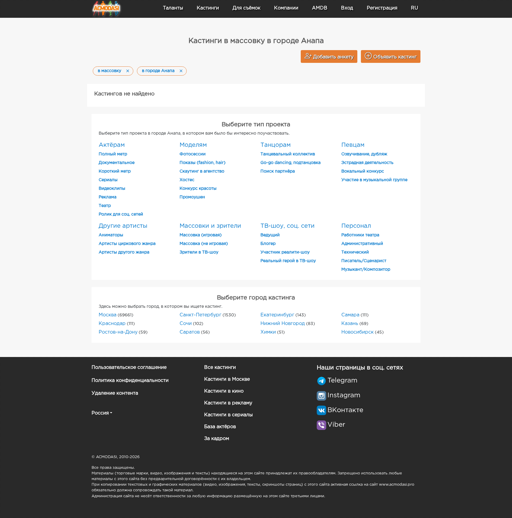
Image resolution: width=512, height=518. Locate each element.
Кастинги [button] (208, 8)
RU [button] (414, 8)
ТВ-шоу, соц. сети (287, 226)
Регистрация (382, 8)
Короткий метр (115, 171)
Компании (286, 8)
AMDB (319, 8)
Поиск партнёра (277, 171)
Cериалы (108, 180)
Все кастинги (220, 367)
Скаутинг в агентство (202, 171)
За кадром (216, 438)
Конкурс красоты (198, 188)
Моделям (193, 145)
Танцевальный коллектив (287, 154)
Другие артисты (123, 226)
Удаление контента (115, 393)
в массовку (109, 71)
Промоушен (192, 197)
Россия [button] (100, 413)
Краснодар (112, 323)
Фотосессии (193, 154)
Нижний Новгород (282, 323)
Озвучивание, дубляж (364, 154)
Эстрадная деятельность (367, 163)
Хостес (187, 180)
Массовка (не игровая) (204, 244)
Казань (349, 323)
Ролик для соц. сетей (121, 214)
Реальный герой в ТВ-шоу (288, 261)
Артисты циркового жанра (127, 244)
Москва (107, 315)
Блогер (268, 244)
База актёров (220, 427)
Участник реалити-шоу (285, 252)
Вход (347, 8)
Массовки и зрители (210, 226)
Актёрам (112, 145)
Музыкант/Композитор (365, 269)
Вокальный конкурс (362, 171)
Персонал (356, 226)
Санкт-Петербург (200, 315)
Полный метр (113, 154)
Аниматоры (111, 235)
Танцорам (275, 145)
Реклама (107, 197)
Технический (355, 252)
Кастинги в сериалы (228, 415)
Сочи (186, 323)
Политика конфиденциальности (130, 380)
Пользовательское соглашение (129, 367)
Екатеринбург (277, 315)
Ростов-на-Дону (118, 332)
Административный (362, 244)
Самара (350, 315)
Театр (105, 206)
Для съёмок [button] (246, 8)
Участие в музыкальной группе (374, 180)
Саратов (190, 332)
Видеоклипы (112, 188)
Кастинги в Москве (227, 379)
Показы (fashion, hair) (202, 163)
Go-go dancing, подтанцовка (290, 163)
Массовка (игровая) (201, 235)
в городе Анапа (158, 71)
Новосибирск (357, 332)
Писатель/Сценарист (363, 261)
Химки (268, 332)
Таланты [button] (173, 8)
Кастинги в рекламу (228, 403)
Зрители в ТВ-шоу (199, 252)
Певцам (352, 145)
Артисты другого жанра (124, 252)
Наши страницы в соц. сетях (360, 367)
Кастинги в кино (224, 391)
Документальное (117, 163)
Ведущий (270, 235)
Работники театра (360, 235)
